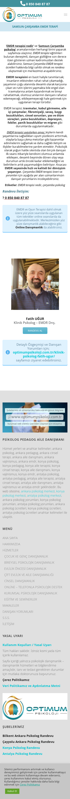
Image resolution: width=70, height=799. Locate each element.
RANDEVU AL (35, 330)
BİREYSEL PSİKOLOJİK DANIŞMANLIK (29, 562)
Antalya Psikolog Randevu (22, 754)
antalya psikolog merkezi (44, 495)
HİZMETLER (10, 550)
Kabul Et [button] (12, 791)
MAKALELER (11, 605)
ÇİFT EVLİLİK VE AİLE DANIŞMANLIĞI (29, 575)
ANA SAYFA (10, 538)
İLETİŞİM (8, 624)
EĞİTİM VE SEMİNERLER (20, 599)
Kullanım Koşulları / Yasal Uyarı (27, 645)
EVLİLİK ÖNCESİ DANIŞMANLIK (25, 569)
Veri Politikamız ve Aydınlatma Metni (31, 686)
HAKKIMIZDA (11, 544)
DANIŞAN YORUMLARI (18, 612)
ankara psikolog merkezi (38, 491)
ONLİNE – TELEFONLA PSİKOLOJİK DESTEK (33, 587)
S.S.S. (6, 618)
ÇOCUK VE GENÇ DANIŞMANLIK (26, 556)
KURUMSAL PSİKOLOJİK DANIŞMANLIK (30, 593)
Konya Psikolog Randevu (21, 748)
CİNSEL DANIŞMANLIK (19, 581)
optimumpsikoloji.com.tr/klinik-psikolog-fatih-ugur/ (39, 354)
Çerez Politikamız (30, 784)
